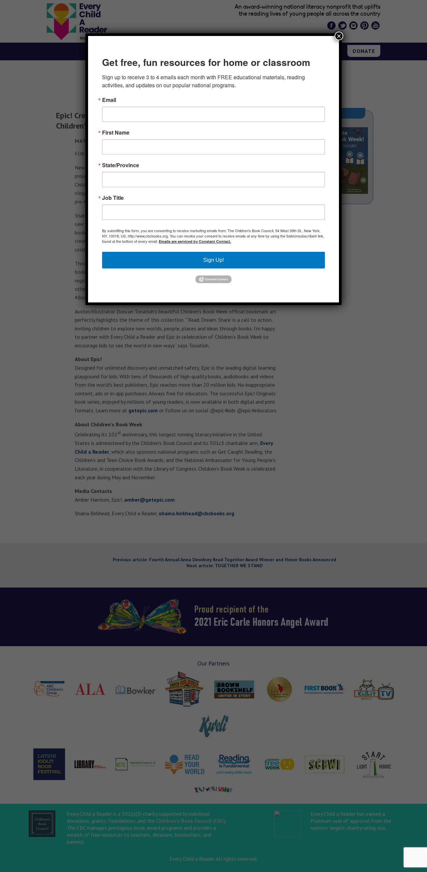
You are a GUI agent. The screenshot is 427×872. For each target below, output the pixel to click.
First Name (115, 132)
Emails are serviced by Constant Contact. (195, 241)
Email (109, 100)
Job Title (113, 198)
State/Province (120, 165)
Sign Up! (213, 260)
